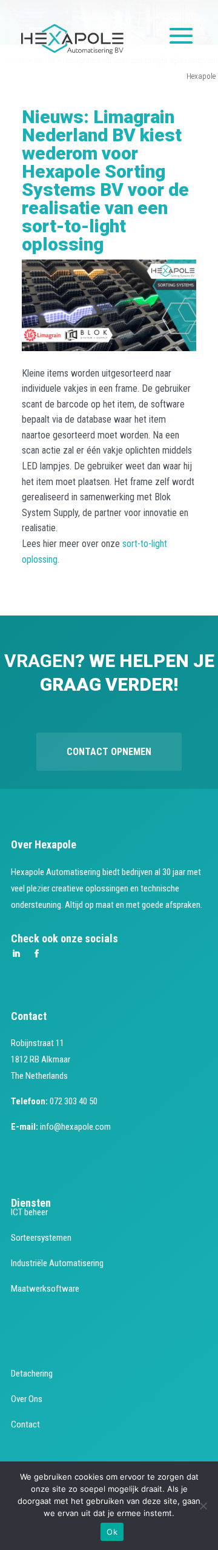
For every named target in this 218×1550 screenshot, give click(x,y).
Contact (25, 1424)
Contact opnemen (109, 751)
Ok (112, 1532)
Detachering (32, 1373)
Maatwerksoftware (45, 1288)
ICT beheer (29, 1212)
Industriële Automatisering (57, 1263)
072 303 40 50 (73, 1101)
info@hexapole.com (75, 1126)
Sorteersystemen (41, 1237)
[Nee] (203, 1506)
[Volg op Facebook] (36, 954)
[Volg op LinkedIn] (16, 954)
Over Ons (26, 1399)
